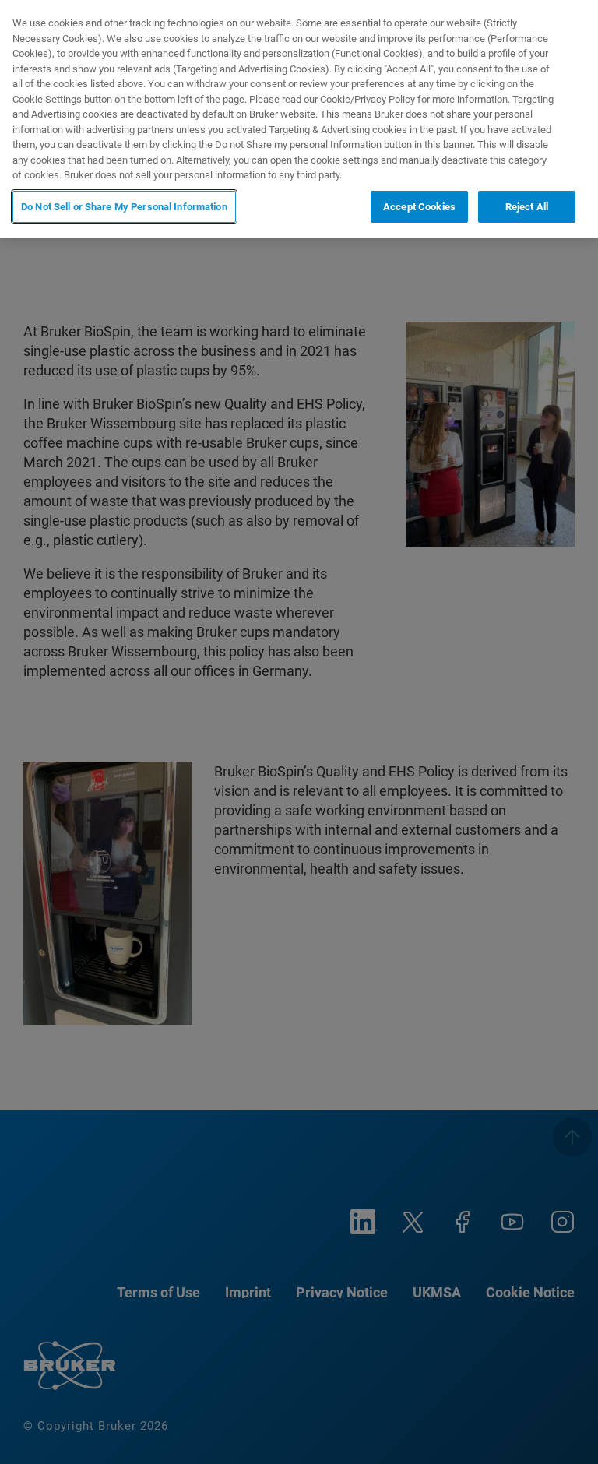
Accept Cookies (419, 207)
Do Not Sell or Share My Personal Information (124, 207)
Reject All (526, 207)
